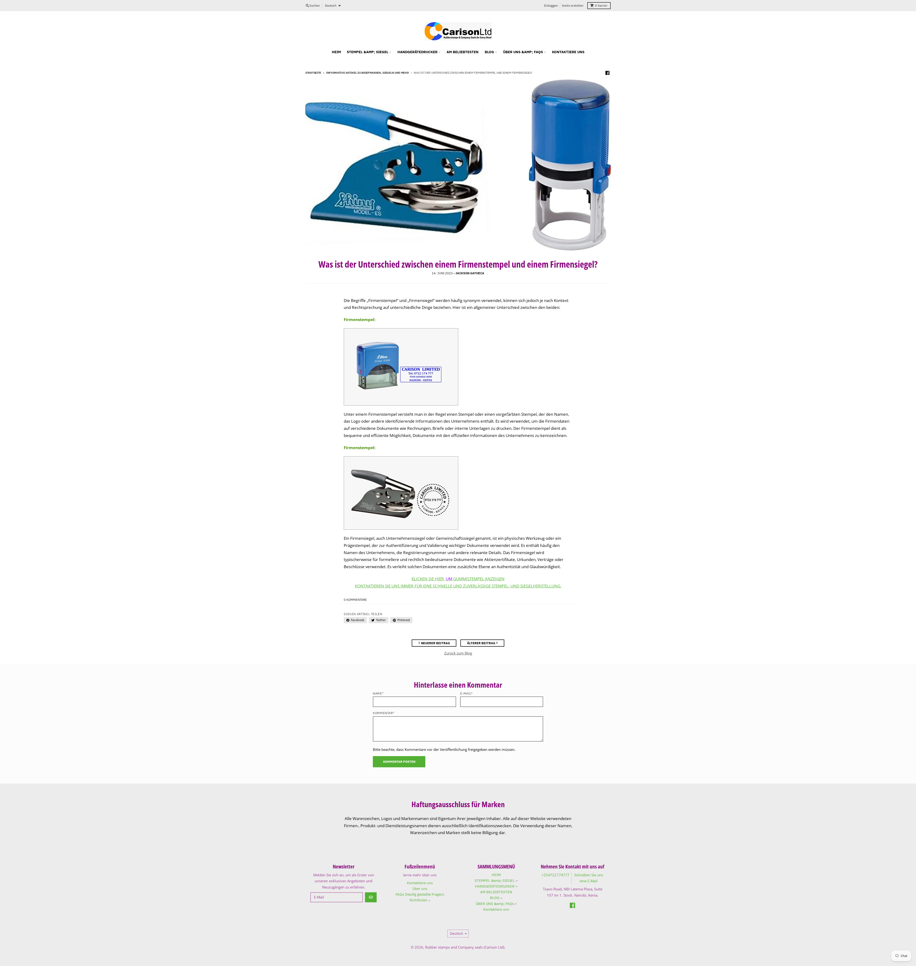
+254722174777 (555, 875)
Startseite (313, 72)
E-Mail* (466, 693)
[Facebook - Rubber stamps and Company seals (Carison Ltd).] (607, 73)
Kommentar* (383, 713)
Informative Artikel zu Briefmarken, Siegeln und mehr (367, 72)
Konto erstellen (572, 6)
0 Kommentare (355, 600)
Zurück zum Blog (458, 653)
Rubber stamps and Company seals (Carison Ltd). (465, 947)
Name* (378, 693)
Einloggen (551, 6)
